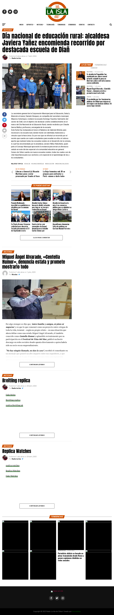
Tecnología (50, 24)
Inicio (21, 24)
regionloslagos (62, 164)
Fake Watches (12, 476)
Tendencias (61, 24)
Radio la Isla (16, 58)
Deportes (29, 24)
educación (50, 164)
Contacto (91, 24)
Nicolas (14, 274)
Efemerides (72, 24)
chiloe (27, 164)
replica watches (12, 465)
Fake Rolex (10, 394)
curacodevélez (38, 164)
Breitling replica (13, 400)
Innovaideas (76, 611)
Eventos (81, 24)
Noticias (40, 24)
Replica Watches (13, 470)
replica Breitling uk (14, 405)
